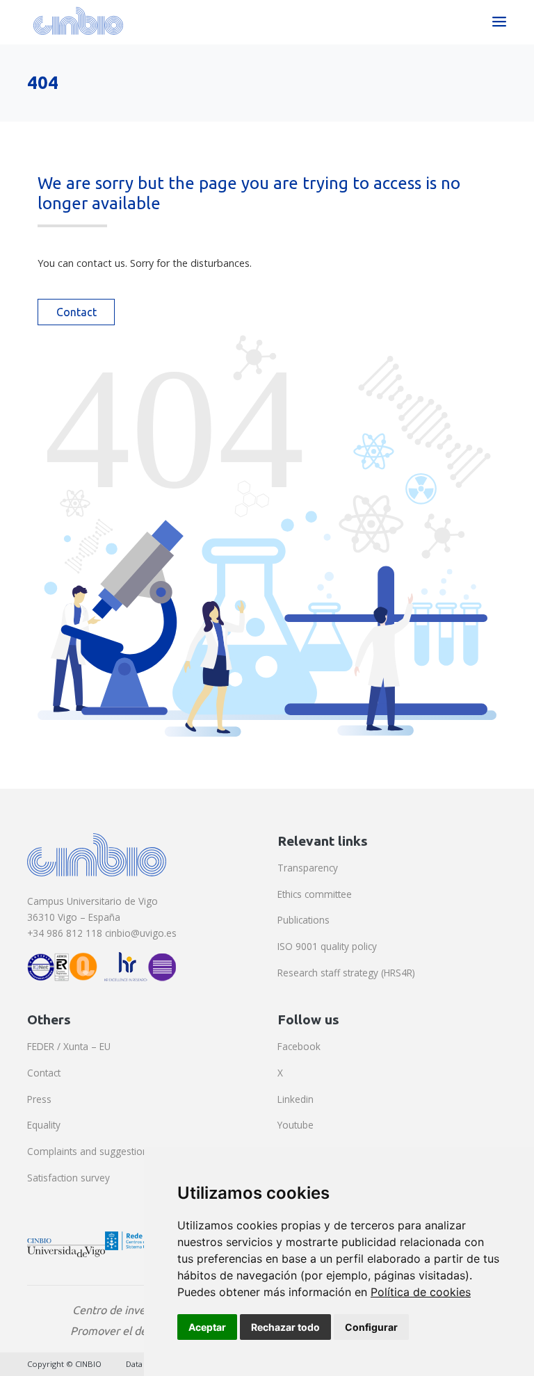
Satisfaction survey (68, 1177)
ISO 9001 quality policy (327, 946)
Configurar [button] (371, 1327)
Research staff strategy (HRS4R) (346, 972)
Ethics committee (314, 894)
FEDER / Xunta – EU (69, 1046)
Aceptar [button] (207, 1327)
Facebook (299, 1046)
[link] (421, 1292)
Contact (76, 312)
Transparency (307, 867)
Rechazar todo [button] (285, 1327)
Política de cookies (421, 1292)
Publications (303, 919)
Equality (43, 1124)
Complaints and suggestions (90, 1151)
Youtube (295, 1124)
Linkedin (295, 1099)
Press (39, 1099)
